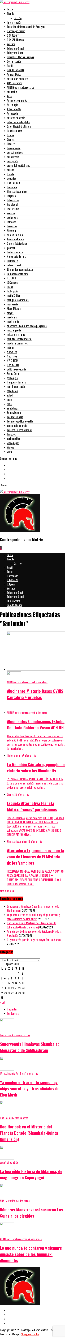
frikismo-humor (15, 239)
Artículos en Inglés (17, 100)
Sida (9, 404)
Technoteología (15, 417)
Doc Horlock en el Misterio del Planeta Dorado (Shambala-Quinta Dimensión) (31, 925)
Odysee (11, 584)
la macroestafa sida (17, 274)
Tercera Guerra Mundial (19, 430)
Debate (10, 174)
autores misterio (16, 118)
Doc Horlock (13, 183)
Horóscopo (12, 576)
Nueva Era (12, 352)
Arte (9, 96)
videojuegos (13, 443)
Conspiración (13, 148)
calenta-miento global (18, 122)
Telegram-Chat (15, 53)
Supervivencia (14, 413)
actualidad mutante (17, 79)
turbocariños (13, 439)
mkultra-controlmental (19, 339)
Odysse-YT (12, 580)
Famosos (11, 222)
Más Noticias (7, 891)
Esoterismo (13, 209)
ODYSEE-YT (13, 35)
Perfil (10, 66)
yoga (9, 452)
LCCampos (12, 282)
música (11, 348)
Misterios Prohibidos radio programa (27, 326)
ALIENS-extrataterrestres (20, 87)
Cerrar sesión (14, 61)
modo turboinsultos (17, 343)
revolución (12, 391)
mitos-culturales (16, 334)
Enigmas (11, 196)
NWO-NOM (12, 361)
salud (10, 395)
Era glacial (12, 204)
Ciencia (11, 139)
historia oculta (15, 252)
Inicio (10, 9)
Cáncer (10, 135)
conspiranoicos (15, 152)
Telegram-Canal (15, 48)
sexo (9, 400)
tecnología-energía (17, 426)
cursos (10, 170)
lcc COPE (11, 278)
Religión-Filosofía (16, 382)
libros (10, 287)
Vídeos (10, 447)
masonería (12, 304)
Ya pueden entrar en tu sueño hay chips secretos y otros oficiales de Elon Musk (33, 917)
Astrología (12, 105)
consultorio (13, 157)
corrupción (12, 161)
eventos (11, 213)
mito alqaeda (14, 330)
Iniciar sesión (14, 22)
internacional (14, 265)
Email (10, 567)
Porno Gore (13, 374)
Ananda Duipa (14, 74)
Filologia (11, 230)
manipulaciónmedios (18, 300)
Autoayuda (12, 113)
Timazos (11, 434)
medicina (12, 317)
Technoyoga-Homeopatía (20, 421)
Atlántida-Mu (14, 109)
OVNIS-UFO (13, 365)
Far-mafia (12, 226)
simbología (13, 408)
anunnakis (12, 92)
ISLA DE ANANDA (15, 70)
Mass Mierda (14, 308)
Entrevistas (13, 200)
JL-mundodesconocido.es (20, 269)
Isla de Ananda (14, 605)
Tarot (10, 572)
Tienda (10, 13)
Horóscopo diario (16, 31)
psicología (12, 378)
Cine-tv (11, 144)
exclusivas (12, 217)
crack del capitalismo (18, 165)
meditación (13, 321)
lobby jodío (12, 291)
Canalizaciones (14, 131)
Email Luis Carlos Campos (20, 57)
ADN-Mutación (14, 83)
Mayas (10, 313)
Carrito (17, 18)
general (11, 248)
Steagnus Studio (30, 1334)
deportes (11, 178)
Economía (12, 187)
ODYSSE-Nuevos (15, 40)
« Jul (2, 1002)
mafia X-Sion (13, 295)
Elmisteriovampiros (17, 191)
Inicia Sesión (13, 601)
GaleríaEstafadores (17, 243)
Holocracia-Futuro (16, 256)
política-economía (16, 369)
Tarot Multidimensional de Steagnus (26, 27)
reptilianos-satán (16, 387)
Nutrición (12, 356)
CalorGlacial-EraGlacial (19, 126)
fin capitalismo (15, 235)
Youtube (11, 44)
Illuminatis (12, 261)
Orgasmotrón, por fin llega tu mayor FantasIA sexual (34, 940)
